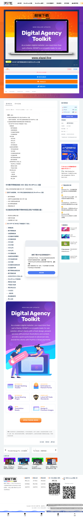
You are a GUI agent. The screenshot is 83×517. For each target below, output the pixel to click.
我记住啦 (41, 272)
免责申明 (27, 487)
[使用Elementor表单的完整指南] (65, 236)
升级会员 (42, 81)
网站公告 (27, 480)
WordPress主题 (28, 3)
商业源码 (59, 3)
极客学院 (75, 3)
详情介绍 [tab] (9, 103)
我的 (58, 515)
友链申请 (35, 487)
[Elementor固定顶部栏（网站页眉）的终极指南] (65, 229)
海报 (48, 442)
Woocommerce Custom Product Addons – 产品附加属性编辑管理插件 (66, 505)
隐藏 (12, 115)
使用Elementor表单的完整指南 (73, 236)
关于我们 (35, 480)
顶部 (75, 515)
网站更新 (43, 480)
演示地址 (70, 123)
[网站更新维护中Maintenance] (65, 250)
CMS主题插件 (50, 3)
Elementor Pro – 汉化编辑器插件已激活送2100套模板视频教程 (69, 191)
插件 (41, 515)
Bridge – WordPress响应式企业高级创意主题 (9, 468)
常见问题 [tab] (18, 103)
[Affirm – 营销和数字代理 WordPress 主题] (51, 461)
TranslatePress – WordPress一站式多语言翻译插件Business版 (69, 203)
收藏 (76, 69)
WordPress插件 (39, 3)
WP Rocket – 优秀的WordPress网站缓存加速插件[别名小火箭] (69, 209)
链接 (53, 442)
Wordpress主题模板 (20, 109)
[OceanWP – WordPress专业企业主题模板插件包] (37, 461)
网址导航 (35, 484)
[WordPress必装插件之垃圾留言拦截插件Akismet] (65, 243)
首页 (20, 3)
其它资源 (66, 3)
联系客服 (27, 484)
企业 (27, 109)
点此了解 (43, 260)
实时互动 (43, 487)
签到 (70, 69)
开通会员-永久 (79, 508)
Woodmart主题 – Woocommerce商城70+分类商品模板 (69, 216)
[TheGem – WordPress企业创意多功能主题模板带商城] (23, 461)
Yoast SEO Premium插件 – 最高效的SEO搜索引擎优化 (69, 197)
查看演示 (42, 86)
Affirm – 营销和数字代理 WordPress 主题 (51, 467)
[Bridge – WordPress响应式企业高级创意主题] (9, 461)
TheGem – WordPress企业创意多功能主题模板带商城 (23, 469)
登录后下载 (69, 116)
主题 (25, 515)
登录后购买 (42, 77)
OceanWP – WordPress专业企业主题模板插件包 (37, 468)
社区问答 (43, 484)
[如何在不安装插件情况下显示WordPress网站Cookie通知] (65, 257)
